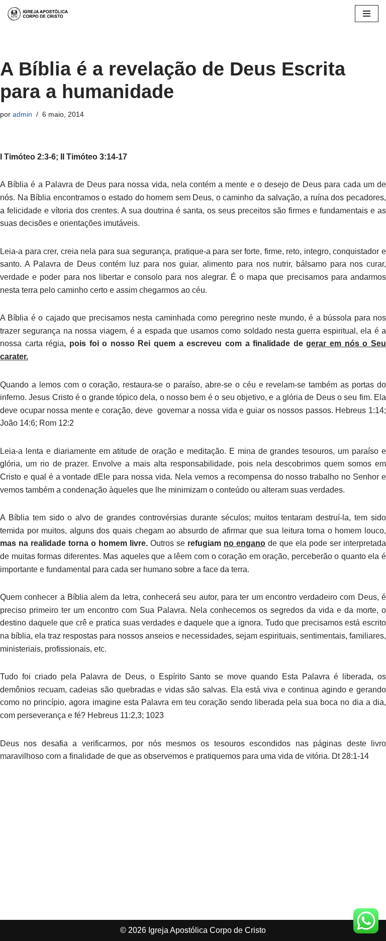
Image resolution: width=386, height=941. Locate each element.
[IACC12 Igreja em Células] (38, 14)
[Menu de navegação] (366, 13)
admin (22, 114)
